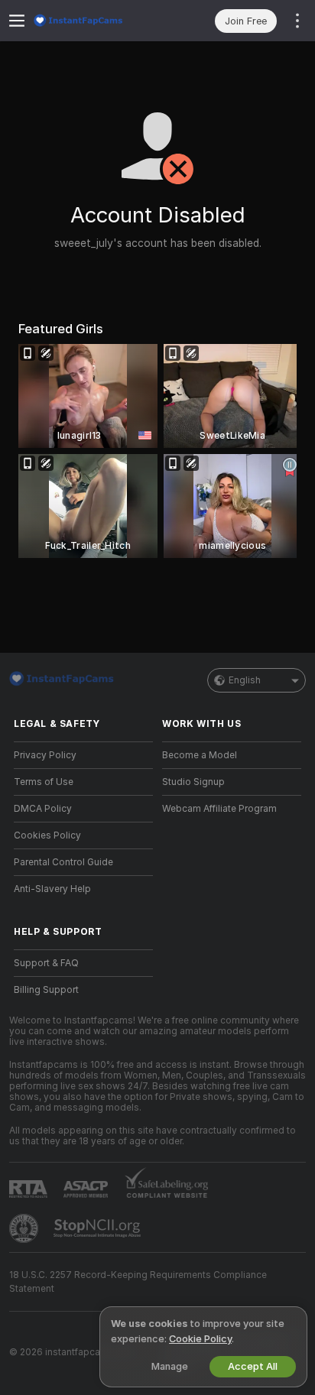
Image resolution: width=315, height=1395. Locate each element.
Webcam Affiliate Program (219, 808)
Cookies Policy (47, 835)
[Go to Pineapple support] (25, 1228)
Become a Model (199, 755)
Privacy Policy (45, 755)
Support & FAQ (46, 963)
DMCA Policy (43, 808)
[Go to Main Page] (96, 21)
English (245, 680)
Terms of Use (43, 782)
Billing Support (46, 990)
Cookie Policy (200, 1339)
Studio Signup (193, 782)
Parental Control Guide (63, 862)
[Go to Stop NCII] (99, 1228)
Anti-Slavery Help (52, 889)
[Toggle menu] (17, 20)
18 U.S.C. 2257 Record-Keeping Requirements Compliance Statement (138, 1282)
